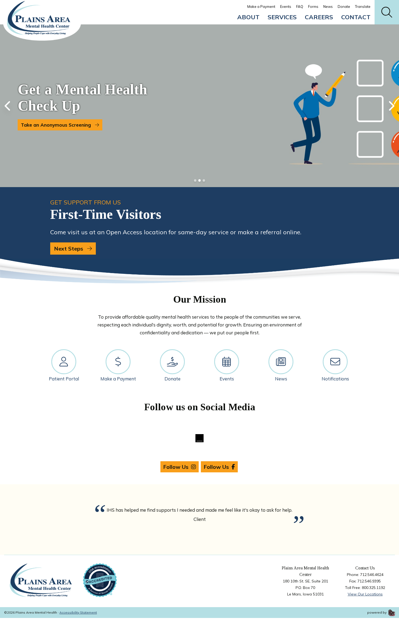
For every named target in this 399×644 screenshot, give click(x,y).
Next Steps (69, 248)
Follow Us (175, 466)
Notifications (335, 379)
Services (282, 17)
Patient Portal (64, 379)
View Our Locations (365, 594)
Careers (319, 17)
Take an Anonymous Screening (56, 125)
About (248, 17)
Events (285, 6)
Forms (313, 6)
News (328, 6)
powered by (377, 612)
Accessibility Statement (78, 612)
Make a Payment (261, 6)
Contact (355, 17)
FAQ (299, 6)
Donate (344, 6)
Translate (362, 6)
